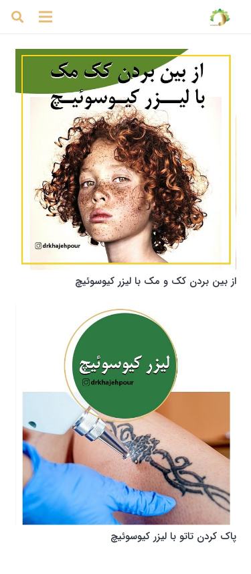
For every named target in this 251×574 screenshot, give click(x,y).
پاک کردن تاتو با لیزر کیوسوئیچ (173, 536)
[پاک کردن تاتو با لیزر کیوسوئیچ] (125, 414)
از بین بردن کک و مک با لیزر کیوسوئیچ (155, 281)
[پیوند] (220, 17)
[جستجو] (17, 16)
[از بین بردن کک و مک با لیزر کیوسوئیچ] (125, 159)
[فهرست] (45, 16)
